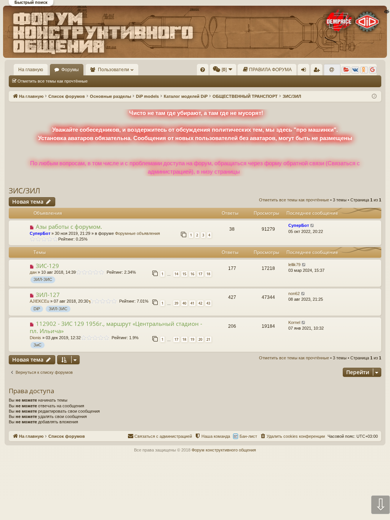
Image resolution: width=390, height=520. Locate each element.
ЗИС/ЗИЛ (24, 191)
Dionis (35, 337)
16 (192, 273)
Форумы (70, 69)
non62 (294, 293)
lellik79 (294, 264)
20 (200, 339)
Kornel (294, 322)
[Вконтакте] (355, 70)
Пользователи (113, 69)
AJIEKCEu (39, 301)
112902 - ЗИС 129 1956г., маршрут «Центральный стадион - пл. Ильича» (116, 327)
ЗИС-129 (47, 266)
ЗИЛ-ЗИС (43, 279)
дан (33, 272)
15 (184, 273)
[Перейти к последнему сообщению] (312, 225)
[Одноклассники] (364, 70)
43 (208, 303)
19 (192, 339)
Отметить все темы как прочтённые (53, 81)
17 (200, 273)
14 (176, 273)
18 (208, 273)
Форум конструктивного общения (224, 450)
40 (184, 303)
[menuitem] (202, 69)
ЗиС (38, 345)
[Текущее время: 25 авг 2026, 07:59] (374, 96)
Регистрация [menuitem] (318, 71)
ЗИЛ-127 (48, 294)
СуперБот (40, 233)
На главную (30, 69)
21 (208, 339)
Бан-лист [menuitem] (248, 436)
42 (200, 303)
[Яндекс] (346, 70)
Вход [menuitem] (305, 71)
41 (192, 303)
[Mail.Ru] (332, 70)
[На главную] (194, 32)
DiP (37, 308)
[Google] (373, 70)
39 (176, 303)
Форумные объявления (137, 233)
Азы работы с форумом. (69, 226)
